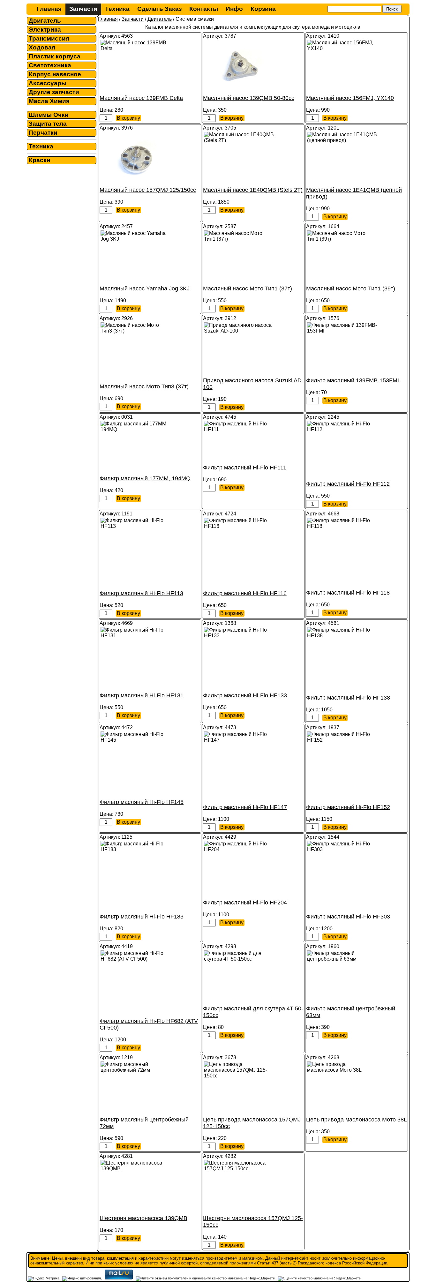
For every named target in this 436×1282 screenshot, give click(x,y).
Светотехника (50, 65)
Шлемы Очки (49, 114)
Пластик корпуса (54, 56)
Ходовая (42, 47)
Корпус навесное (55, 74)
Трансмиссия (49, 38)
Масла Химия (49, 101)
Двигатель (45, 20)
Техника (117, 8)
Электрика (45, 29)
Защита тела (48, 123)
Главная (49, 8)
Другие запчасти (54, 92)
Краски (39, 160)
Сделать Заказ (159, 8)
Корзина (263, 8)
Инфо (234, 8)
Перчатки (43, 132)
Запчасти (83, 8)
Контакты (203, 8)
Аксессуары (47, 83)
